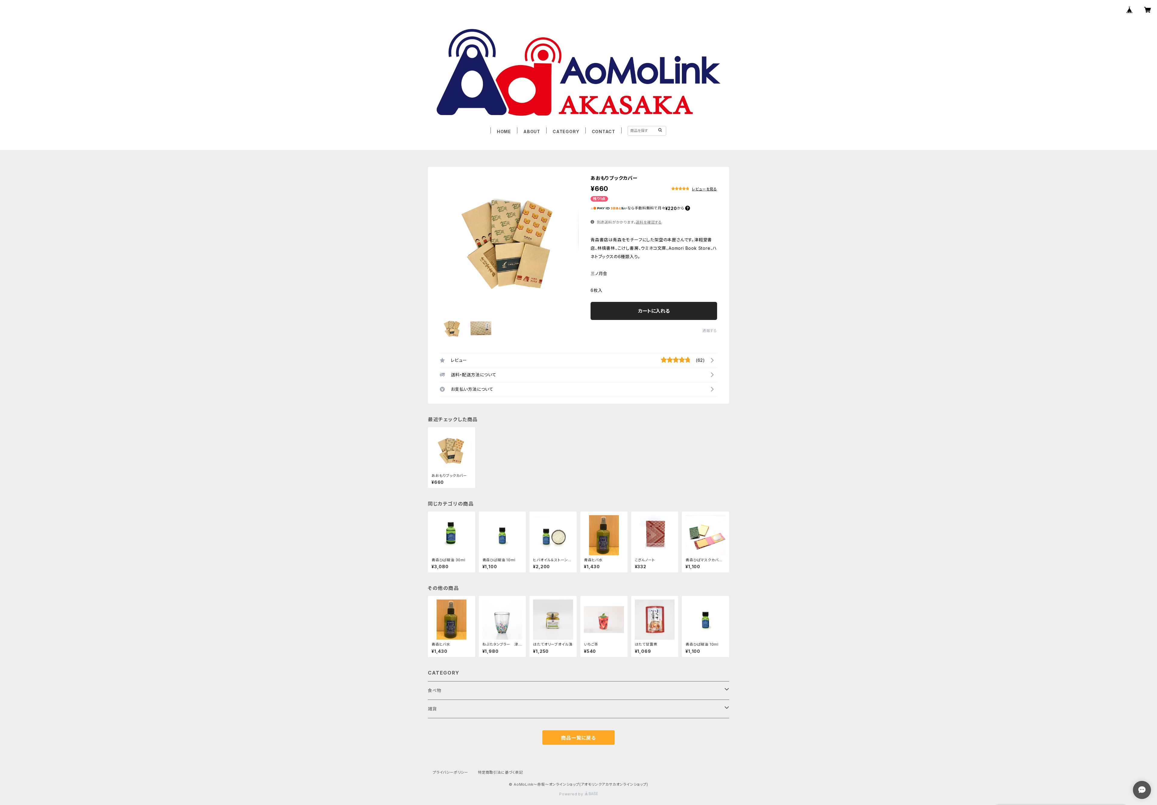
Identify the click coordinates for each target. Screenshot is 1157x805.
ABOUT (531, 131)
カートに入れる (654, 311)
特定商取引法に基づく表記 (500, 772)
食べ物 (434, 690)
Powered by (572, 794)
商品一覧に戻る (578, 738)
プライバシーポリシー (450, 772)
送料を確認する (649, 222)
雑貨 (432, 708)
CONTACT (604, 131)
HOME (504, 131)
